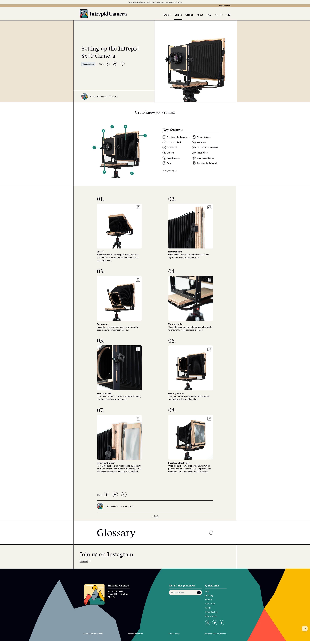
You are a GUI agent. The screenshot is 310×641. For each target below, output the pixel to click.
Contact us (210, 603)
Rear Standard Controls (205, 163)
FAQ (207, 591)
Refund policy (211, 612)
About (208, 608)
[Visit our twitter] (214, 622)
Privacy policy (173, 634)
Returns (208, 599)
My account (225, 6)
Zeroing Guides (201, 137)
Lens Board (170, 147)
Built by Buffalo (220, 634)
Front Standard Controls (176, 137)
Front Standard (172, 142)
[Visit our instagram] (207, 622)
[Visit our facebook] (221, 622)
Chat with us (221, 15)
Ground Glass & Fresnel (205, 147)
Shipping (209, 595)
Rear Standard (172, 158)
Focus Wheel (200, 153)
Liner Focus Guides (203, 158)
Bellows (169, 153)
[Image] (138, 207)
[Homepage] (103, 13)
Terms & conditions (135, 634)
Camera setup (88, 64)
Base (167, 163)
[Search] (216, 15)
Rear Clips (199, 142)
